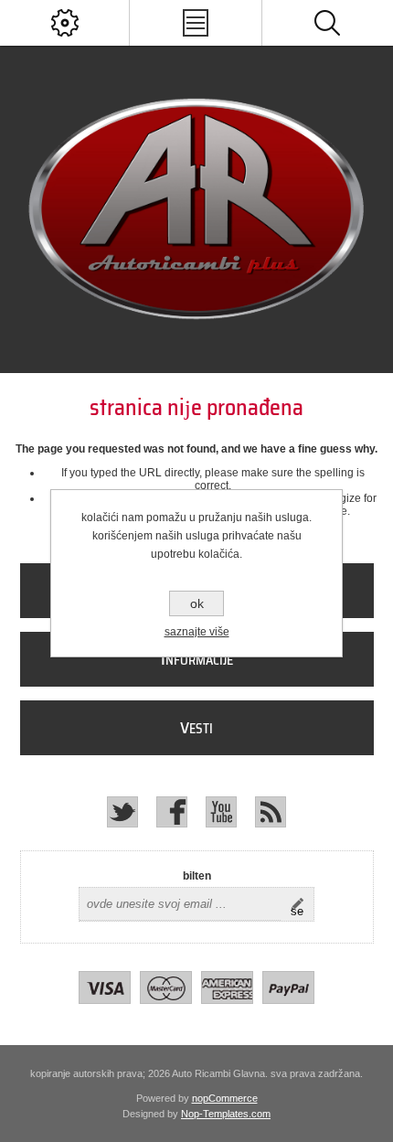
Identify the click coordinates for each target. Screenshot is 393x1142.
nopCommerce (225, 1098)
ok (197, 603)
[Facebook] (171, 812)
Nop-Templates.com (226, 1113)
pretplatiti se (302, 904)
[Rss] (270, 812)
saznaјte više (197, 631)
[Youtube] (221, 812)
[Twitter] (122, 812)
